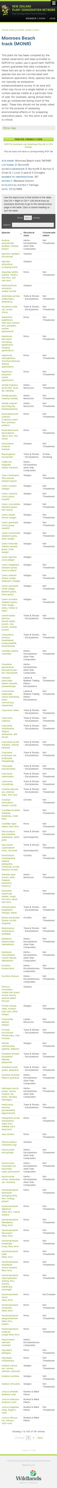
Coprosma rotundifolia (7, 783)
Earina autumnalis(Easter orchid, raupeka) (11, 920)
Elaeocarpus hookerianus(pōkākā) (8, 931)
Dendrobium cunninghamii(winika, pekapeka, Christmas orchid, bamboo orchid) (11, 862)
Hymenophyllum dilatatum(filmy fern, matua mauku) (11, 1210)
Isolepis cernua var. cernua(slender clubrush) (11, 1368)
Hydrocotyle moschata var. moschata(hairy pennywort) (11, 1167)
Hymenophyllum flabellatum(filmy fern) (10, 1222)
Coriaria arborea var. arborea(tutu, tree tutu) (10, 792)
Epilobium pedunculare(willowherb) (8, 941)
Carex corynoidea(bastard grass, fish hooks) (11, 507)
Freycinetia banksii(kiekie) (7, 1022)
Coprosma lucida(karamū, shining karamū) (10, 745)
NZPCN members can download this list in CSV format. (28, 145)
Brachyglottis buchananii (8, 455)
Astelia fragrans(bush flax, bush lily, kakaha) (10, 388)
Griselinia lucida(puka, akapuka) (10, 1068)
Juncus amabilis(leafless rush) (10, 1393)
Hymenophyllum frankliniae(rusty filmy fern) (10, 1243)
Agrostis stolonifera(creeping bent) (10, 264)
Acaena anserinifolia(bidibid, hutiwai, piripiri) (10, 244)
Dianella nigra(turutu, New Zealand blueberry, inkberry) (9, 880)
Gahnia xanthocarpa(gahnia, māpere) (10, 1046)
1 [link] (28, 1437)
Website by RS (28, 1465)
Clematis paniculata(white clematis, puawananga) (10, 682)
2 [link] (33, 1437)
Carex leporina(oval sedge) (9, 558)
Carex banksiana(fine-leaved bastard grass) (10, 478)
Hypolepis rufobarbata (8, 1359)
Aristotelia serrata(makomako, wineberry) (11, 299)
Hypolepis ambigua (7, 1351)
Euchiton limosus (10, 976)
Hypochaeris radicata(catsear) (8, 1342)
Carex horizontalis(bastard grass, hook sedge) (11, 536)
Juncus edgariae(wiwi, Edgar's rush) (10, 1410)
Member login (35, 18)
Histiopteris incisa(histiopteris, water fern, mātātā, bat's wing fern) (11, 1124)
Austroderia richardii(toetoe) (7, 446)
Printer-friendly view (28, 139)
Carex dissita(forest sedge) (9, 516)
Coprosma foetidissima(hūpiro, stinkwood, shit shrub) (9, 731)
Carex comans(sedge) (9, 487)
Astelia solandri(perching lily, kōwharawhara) (10, 406)
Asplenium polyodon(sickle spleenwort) (8, 376)
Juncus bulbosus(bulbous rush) (10, 1401)
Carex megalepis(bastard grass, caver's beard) (10, 567)
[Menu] (54, 3)
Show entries (28, 217)
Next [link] (40, 1437)
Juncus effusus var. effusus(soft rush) (9, 1420)
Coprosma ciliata (10, 710)
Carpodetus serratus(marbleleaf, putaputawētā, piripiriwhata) (9, 640)
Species (6, 232)
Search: (7, 224)
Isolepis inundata (10, 1376)
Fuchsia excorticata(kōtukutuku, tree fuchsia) (10, 1034)
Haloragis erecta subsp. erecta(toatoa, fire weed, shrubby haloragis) (10, 1094)
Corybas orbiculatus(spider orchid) (9, 802)
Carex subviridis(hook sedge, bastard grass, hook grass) (10, 590)
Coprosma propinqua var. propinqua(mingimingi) (9, 756)
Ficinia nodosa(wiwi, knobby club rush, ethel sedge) (9, 1010)
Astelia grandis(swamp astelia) (10, 397)
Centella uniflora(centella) (10, 652)
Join (52, 18)
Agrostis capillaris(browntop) (11, 255)
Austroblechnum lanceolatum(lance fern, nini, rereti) (10, 434)
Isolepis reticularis (11, 1383)
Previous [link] (19, 1437)
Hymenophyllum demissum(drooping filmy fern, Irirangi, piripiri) (10, 1196)
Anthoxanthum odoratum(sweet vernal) (9, 288)
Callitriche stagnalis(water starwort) (10, 464)
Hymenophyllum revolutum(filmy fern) (10, 1308)
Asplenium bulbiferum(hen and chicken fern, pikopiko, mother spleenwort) (10, 324)
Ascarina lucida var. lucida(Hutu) (9, 309)
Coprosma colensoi (7, 719)
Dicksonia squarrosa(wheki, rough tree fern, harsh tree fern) (9, 896)
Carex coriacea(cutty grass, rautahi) (9, 496)
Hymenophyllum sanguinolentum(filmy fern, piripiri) (10, 1319)
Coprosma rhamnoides (8, 775)
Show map (9, 128)
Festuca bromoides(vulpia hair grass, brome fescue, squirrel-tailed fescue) (11, 993)
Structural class (28, 234)
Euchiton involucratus (8, 967)
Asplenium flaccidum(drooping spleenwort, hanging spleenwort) (8, 343)
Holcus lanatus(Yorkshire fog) (9, 1143)
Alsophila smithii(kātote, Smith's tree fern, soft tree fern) (10, 276)
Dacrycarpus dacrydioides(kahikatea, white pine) (10, 835)
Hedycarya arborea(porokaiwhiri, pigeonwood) (9, 1109)
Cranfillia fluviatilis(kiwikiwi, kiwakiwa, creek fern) (11, 814)
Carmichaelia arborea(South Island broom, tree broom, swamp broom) (9, 622)
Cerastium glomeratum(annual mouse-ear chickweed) (10, 668)
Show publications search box (21, 30)
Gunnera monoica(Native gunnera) (11, 1076)
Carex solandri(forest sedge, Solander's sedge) (11, 578)
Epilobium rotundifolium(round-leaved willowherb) (9, 956)
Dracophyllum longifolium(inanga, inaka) (9, 910)
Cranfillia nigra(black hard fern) (10, 825)
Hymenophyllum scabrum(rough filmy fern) (10, 1332)
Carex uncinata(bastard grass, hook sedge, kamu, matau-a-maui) (10, 605)
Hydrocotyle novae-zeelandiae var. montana (11, 1179)
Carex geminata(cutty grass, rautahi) (10, 525)
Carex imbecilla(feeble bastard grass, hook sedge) (10, 548)
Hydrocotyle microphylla (8, 1151)
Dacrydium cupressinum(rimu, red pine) (9, 847)
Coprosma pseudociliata (8, 767)
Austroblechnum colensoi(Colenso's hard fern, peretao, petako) (10, 419)
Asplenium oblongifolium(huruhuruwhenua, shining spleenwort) (11, 361)
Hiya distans (8, 1134)
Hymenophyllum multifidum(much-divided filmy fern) (10, 1266)
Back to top (28, 1450)
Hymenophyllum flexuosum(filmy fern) (10, 1233)
